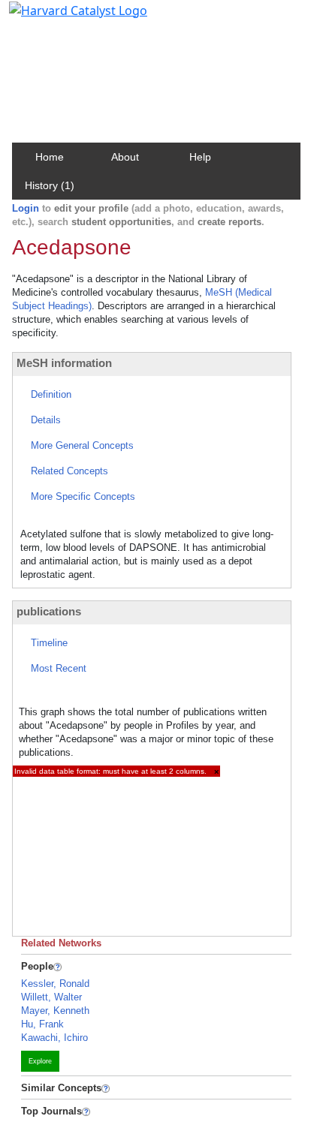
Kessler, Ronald (55, 983)
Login (25, 208)
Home (49, 157)
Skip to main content (62, 18)
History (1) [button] (49, 185)
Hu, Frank (42, 1024)
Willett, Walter (51, 997)
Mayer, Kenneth (55, 1010)
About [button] (125, 157)
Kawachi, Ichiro (54, 1037)
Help (200, 157)
